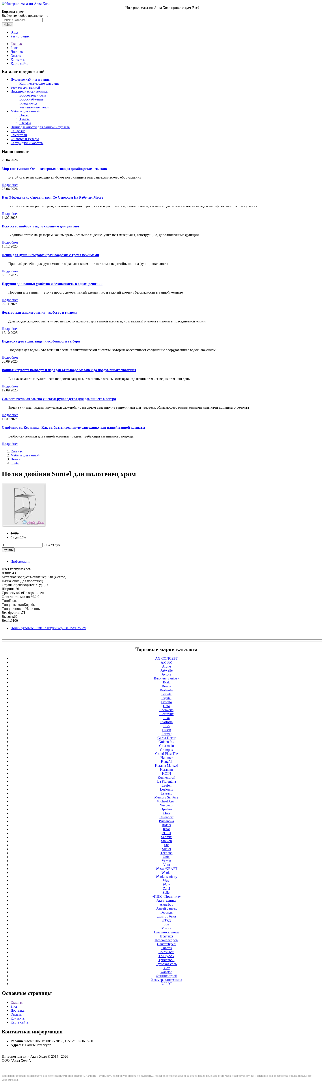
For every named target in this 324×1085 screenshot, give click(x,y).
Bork (166, 682)
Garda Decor (166, 738)
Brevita (166, 694)
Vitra (166, 865)
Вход (14, 32)
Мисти (166, 928)
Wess (166, 880)
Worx (166, 884)
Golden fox (166, 742)
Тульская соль (166, 964)
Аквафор (166, 904)
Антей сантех (166, 908)
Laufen (166, 785)
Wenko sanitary (166, 876)
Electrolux (166, 714)
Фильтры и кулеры (25, 139)
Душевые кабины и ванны (30, 79)
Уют (166, 968)
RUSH (166, 833)
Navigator (166, 805)
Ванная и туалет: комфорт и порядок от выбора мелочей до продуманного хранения (69, 370)
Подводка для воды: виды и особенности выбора (41, 341)
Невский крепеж (166, 932)
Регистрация (20, 36)
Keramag (166, 769)
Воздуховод (28, 103)
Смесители (19, 135)
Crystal (166, 698)
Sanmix (166, 837)
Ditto (166, 706)
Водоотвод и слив (33, 95)
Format (166, 734)
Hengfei (166, 761)
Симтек (166, 948)
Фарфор (166, 972)
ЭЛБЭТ (166, 984)
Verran (166, 861)
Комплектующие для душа (39, 83)
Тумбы (24, 119)
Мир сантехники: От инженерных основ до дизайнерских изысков (54, 169)
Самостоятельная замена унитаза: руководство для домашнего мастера (59, 399)
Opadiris (166, 809)
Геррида (166, 912)
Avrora (166, 674)
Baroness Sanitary (166, 678)
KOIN (166, 773)
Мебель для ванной (25, 111)
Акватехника (166, 900)
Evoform (166, 722)
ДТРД (166, 920)
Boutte (166, 686)
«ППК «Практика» (166, 896)
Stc (166, 845)
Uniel (166, 857)
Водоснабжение (31, 99)
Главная (16, 44)
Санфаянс (18, 131)
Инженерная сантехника (29, 91)
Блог (14, 48)
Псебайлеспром (166, 940)
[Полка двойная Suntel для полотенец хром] (24, 526)
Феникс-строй (166, 976)
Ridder (166, 825)
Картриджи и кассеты (27, 143)
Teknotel (166, 853)
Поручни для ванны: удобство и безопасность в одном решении (52, 284)
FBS (166, 726)
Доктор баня (166, 916)
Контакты (18, 59)
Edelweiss (166, 710)
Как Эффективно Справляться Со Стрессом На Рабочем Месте (52, 197)
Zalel (166, 888)
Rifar (166, 829)
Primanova (166, 821)
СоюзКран (166, 952)
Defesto (166, 702)
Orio (166, 813)
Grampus (166, 750)
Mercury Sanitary (166, 797)
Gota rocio (166, 746)
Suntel (15, 463)
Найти (7, 24)
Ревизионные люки (34, 107)
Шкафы (25, 123)
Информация (20, 561)
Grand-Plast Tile (166, 754)
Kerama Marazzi (166, 765)
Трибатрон (166, 960)
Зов (166, 924)
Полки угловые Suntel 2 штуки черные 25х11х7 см (48, 628)
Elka (166, 718)
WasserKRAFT (166, 869)
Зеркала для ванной (25, 87)
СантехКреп (166, 944)
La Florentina (166, 781)
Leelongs (166, 789)
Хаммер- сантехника (166, 980)
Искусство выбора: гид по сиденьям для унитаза (40, 226)
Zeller (166, 892)
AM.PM (166, 662)
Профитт (166, 936)
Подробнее (10, 185)
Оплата (16, 56)
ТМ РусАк (166, 956)
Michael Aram (166, 801)
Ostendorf (166, 817)
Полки (24, 115)
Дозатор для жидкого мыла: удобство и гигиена (39, 312)
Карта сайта (19, 63)
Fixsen (166, 730)
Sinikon (166, 841)
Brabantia (166, 690)
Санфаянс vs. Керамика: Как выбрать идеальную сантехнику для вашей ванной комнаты (73, 427)
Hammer (166, 757)
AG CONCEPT (166, 658)
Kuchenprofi (166, 777)
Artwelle (166, 670)
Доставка (17, 52)
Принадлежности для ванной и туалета (40, 127)
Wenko (166, 873)
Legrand (166, 793)
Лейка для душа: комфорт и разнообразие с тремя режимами (50, 255)
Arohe (166, 666)
